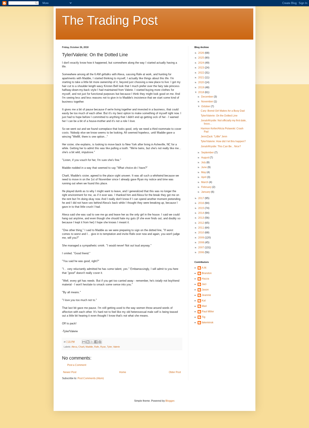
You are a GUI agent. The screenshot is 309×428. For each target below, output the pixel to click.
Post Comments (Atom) (91, 378)
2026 (201, 52)
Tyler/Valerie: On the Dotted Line (219, 115)
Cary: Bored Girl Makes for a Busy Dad (223, 110)
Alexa (74, 346)
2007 (201, 247)
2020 (201, 82)
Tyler (109, 346)
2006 (201, 252)
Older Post (175, 372)
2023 (201, 67)
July (203, 162)
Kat (204, 300)
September (207, 152)
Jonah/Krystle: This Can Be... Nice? (221, 146)
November (207, 101)
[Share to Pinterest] (100, 342)
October (206, 106)
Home (122, 372)
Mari (204, 306)
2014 (201, 212)
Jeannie (206, 295)
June (204, 167)
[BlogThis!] (88, 342)
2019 (201, 87)
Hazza (205, 278)
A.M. (204, 267)
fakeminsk (207, 322)
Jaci (204, 284)
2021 (201, 77)
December (207, 96)
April (204, 177)
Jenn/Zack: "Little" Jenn (214, 136)
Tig (203, 317)
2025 (201, 57)
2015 (201, 208)
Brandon (207, 273)
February (206, 187)
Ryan (103, 346)
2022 (201, 72)
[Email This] (84, 342)
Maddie (89, 346)
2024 (201, 62)
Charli (81, 346)
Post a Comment (76, 365)
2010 (201, 232)
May (204, 172)
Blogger (169, 400)
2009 (201, 237)
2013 (201, 217)
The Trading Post (110, 20)
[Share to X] (92, 342)
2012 (201, 222)
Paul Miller (208, 311)
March (205, 182)
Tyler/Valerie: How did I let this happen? (223, 141)
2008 (201, 242)
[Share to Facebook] (96, 342)
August (205, 157)
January (206, 191)
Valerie (116, 346)
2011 (201, 227)
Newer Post (69, 372)
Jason (205, 289)
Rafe (96, 346)
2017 (201, 198)
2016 (201, 203)
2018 (201, 92)
